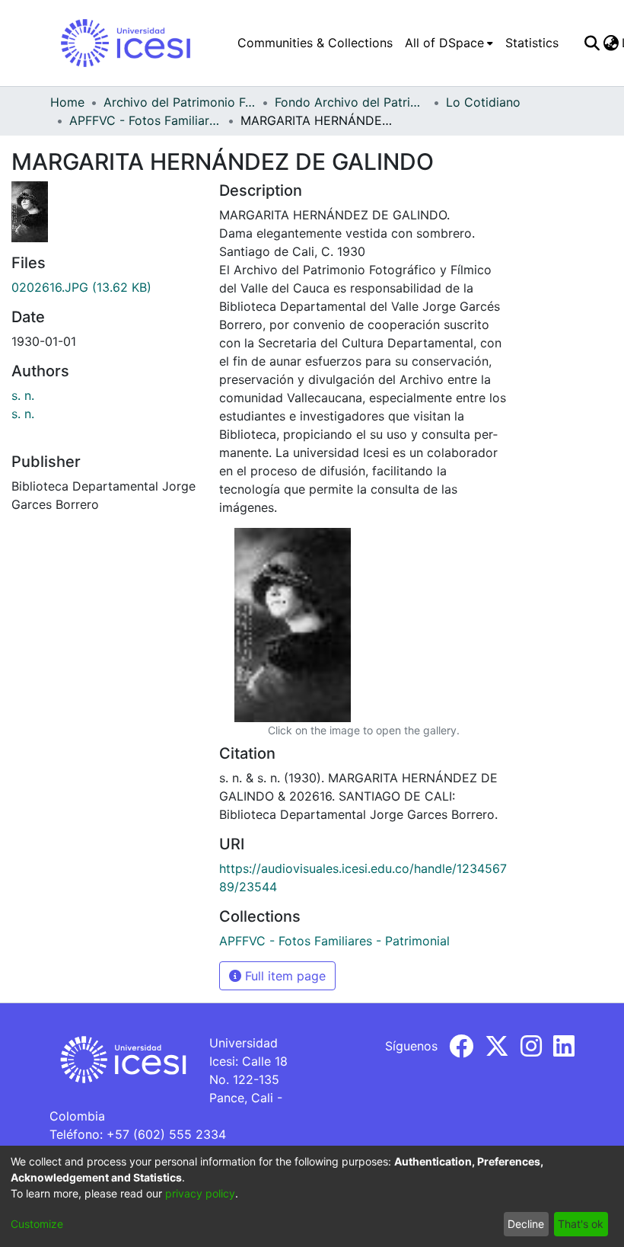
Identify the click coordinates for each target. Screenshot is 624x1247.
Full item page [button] (283, 975)
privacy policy (200, 1193)
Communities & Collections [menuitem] (315, 42)
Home (67, 102)
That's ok (580, 1223)
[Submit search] (591, 43)
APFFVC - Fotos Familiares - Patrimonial (145, 120)
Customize (37, 1223)
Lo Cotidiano (483, 102)
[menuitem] (449, 42)
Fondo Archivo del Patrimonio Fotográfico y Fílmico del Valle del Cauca (351, 102)
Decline (526, 1223)
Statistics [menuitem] (532, 42)
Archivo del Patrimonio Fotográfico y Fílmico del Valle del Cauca (179, 102)
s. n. (22, 395)
